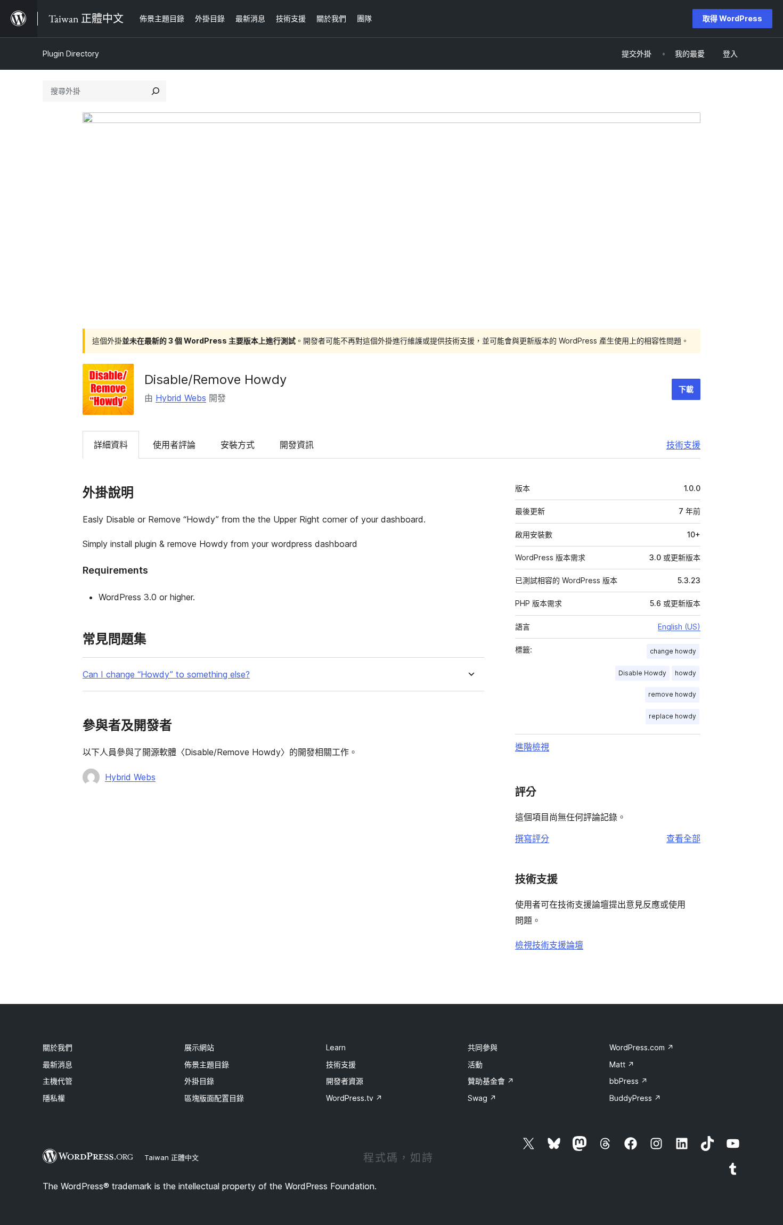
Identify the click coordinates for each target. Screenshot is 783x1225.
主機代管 (57, 1080)
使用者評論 (174, 444)
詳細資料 (111, 444)
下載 (686, 389)
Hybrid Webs (181, 398)
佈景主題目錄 (206, 1064)
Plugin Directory (71, 53)
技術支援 (683, 444)
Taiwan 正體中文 (171, 1157)
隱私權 (54, 1097)
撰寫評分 (532, 838)
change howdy (673, 651)
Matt (621, 1064)
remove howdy (672, 694)
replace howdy (672, 716)
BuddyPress (635, 1097)
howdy (685, 673)
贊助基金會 (491, 1080)
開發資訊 (297, 444)
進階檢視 (532, 746)
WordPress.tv (354, 1097)
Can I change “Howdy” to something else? (166, 674)
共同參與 (482, 1047)
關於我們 (57, 1047)
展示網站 (199, 1047)
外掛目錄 (199, 1080)
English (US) (679, 626)
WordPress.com (641, 1047)
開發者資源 (344, 1080)
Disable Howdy (642, 673)
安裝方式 (238, 444)
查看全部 (683, 838)
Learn (336, 1047)
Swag (482, 1097)
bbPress (628, 1080)
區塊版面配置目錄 (214, 1097)
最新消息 (57, 1064)
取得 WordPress (732, 18)
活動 (475, 1064)
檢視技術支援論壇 (549, 945)
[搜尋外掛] (155, 91)
